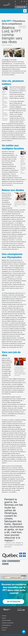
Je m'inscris (13, 601)
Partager (23, 26)
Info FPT (6, 21)
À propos (4, 618)
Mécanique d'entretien (14, 561)
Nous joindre (4, 627)
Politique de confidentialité (7, 622)
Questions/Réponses (6, 625)
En (15, 4)
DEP (5, 561)
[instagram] (24, 1)
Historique (4, 615)
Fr (15, 1)
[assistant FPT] (24, 632)
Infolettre (4, 630)
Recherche (20, 7)
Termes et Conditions (6, 620)
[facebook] (27, 1)
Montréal (6, 564)
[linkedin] (27, 4)
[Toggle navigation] (25, 11)
